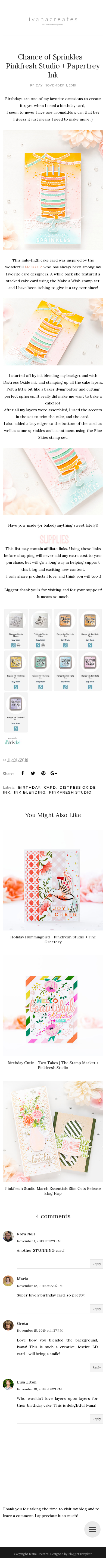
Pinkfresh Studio (70, 792)
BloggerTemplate (80, 1554)
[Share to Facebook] (22, 773)
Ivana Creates (38, 1554)
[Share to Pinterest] (43, 773)
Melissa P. (33, 267)
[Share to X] (33, 773)
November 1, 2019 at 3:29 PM (39, 1241)
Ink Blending (29, 792)
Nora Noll (26, 1234)
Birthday (29, 787)
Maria (22, 1278)
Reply (96, 1264)
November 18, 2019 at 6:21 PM (39, 1389)
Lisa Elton (27, 1382)
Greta (22, 1323)
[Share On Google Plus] (53, 773)
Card (50, 787)
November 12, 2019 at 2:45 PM (40, 1286)
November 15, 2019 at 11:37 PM (40, 1330)
